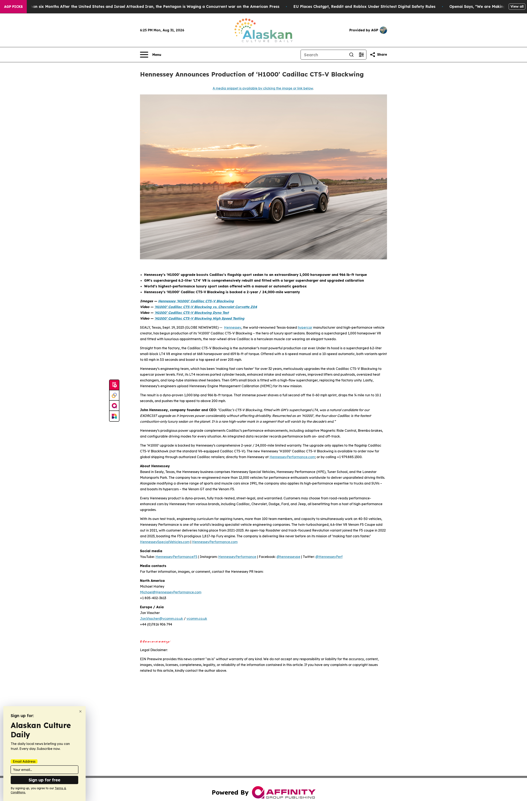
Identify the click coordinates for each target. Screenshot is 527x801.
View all (517, 6)
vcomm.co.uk (197, 618)
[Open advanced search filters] (361, 54)
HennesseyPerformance (237, 557)
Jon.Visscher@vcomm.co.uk (161, 618)
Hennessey (232, 327)
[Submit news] (114, 385)
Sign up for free (44, 779)
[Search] (351, 54)
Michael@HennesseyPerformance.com (170, 592)
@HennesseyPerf (329, 557)
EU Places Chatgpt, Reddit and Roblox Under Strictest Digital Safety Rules (364, 6)
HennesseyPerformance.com (292, 457)
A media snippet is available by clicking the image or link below (263, 88)
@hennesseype (288, 557)
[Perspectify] (114, 395)
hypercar (305, 327)
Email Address (24, 761)
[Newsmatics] (114, 416)
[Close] (80, 711)
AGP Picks (13, 7)
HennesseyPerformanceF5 (176, 557)
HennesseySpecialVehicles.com (165, 542)
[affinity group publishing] (114, 406)
